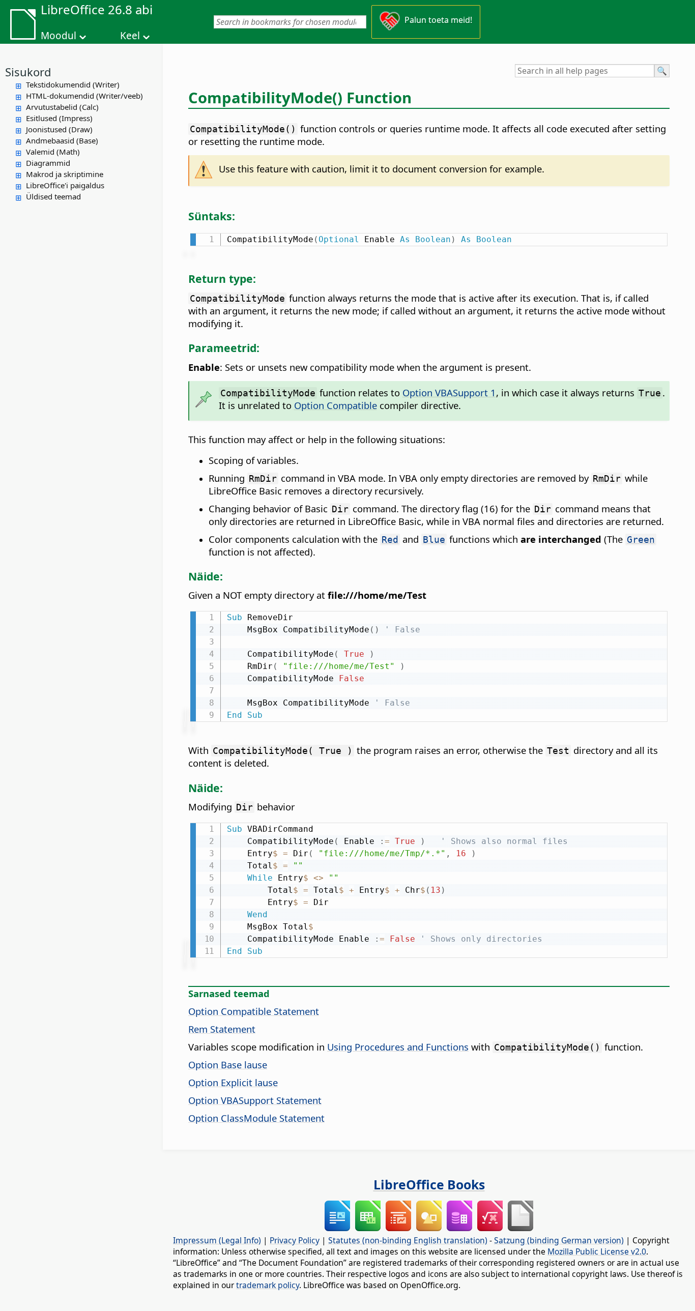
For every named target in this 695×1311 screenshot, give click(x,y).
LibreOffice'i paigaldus (65, 185)
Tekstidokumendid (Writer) (73, 84)
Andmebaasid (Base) (62, 140)
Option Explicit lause (233, 1082)
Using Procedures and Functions (398, 1046)
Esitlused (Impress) (59, 118)
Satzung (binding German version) (559, 1240)
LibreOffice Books (429, 1184)
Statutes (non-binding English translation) (407, 1240)
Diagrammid (48, 163)
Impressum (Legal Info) (217, 1240)
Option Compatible (335, 405)
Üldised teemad (53, 196)
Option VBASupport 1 (449, 392)
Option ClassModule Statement (256, 1118)
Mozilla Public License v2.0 (596, 1251)
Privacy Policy (295, 1240)
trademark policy (267, 1285)
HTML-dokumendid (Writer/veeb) (84, 96)
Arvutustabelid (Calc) (62, 107)
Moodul (58, 35)
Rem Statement (221, 1029)
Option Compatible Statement (253, 1011)
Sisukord (28, 71)
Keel (130, 35)
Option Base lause (227, 1064)
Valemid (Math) (53, 152)
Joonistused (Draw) (59, 129)
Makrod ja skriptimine (64, 174)
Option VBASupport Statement (255, 1100)
